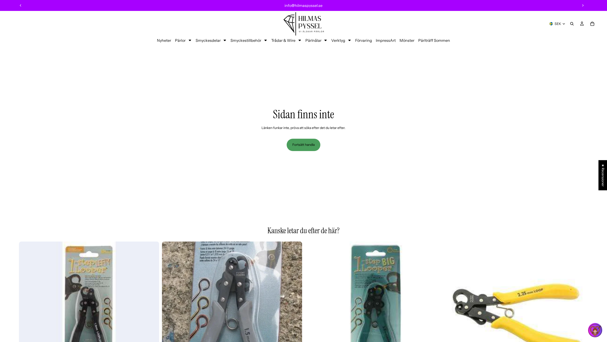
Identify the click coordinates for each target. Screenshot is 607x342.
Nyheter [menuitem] (164, 40)
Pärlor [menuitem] (180, 40)
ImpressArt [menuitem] (386, 40)
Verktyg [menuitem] (338, 40)
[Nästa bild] (583, 5)
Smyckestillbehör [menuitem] (245, 40)
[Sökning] (572, 24)
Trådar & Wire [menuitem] (283, 40)
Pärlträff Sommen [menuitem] (434, 40)
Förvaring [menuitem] (363, 40)
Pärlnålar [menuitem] (313, 40)
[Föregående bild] (20, 5)
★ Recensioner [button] (603, 175)
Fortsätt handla (303, 144)
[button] (595, 330)
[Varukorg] (592, 24)
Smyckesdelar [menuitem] (208, 40)
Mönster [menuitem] (407, 40)
